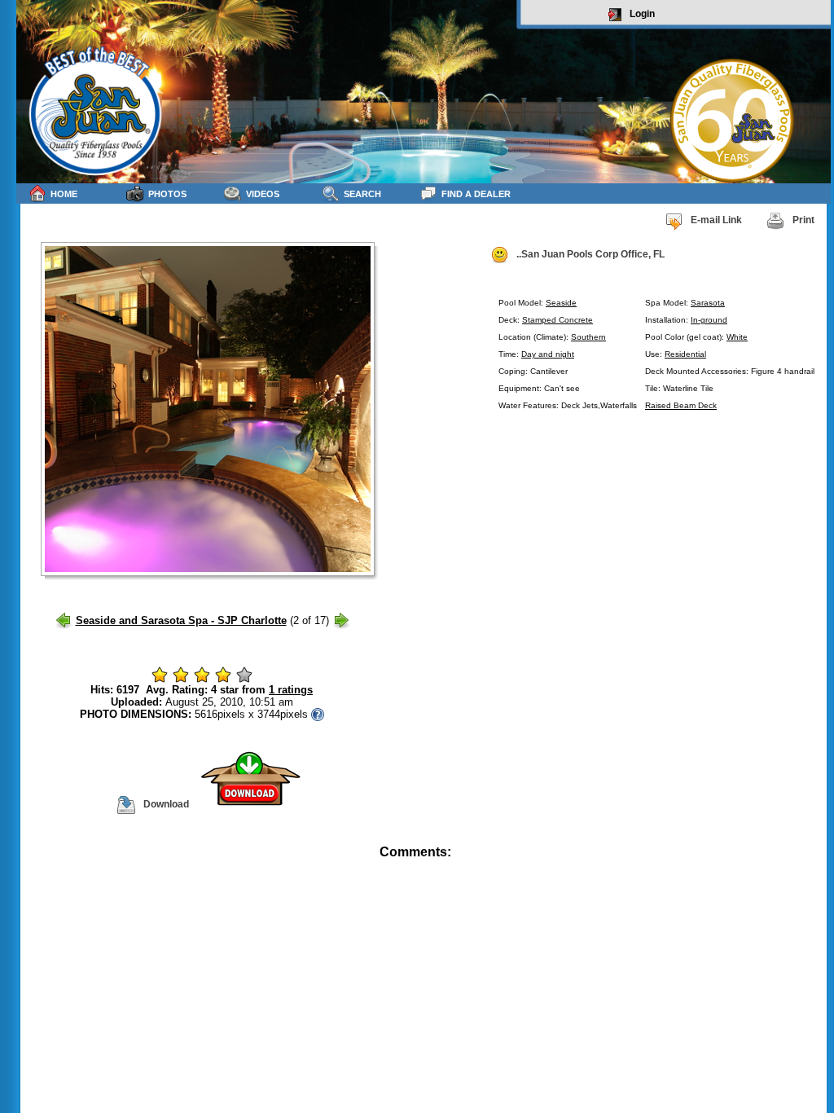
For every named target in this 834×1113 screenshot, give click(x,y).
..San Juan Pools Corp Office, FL (590, 254)
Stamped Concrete (557, 319)
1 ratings (291, 690)
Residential (685, 354)
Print (803, 220)
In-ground (709, 319)
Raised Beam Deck (681, 405)
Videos (262, 194)
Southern (588, 336)
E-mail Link (716, 220)
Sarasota (708, 302)
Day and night (547, 354)
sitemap (812, 863)
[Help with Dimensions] (317, 714)
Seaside (561, 302)
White (737, 336)
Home (63, 194)
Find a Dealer (476, 194)
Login (642, 14)
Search (362, 194)
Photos (167, 194)
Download (166, 804)
